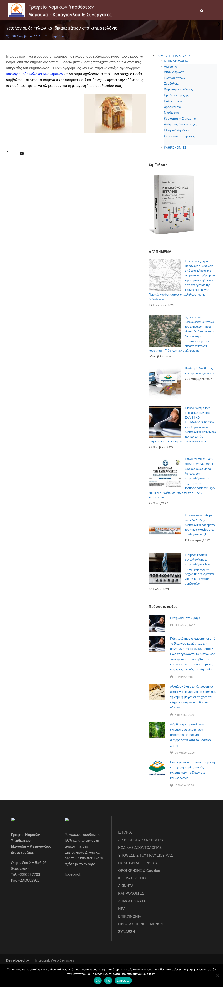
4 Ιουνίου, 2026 (185, 715)
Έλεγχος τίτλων (174, 78)
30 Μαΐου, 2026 (185, 753)
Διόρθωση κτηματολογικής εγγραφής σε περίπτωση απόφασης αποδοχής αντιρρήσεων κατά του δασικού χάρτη (191, 734)
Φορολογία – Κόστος (178, 89)
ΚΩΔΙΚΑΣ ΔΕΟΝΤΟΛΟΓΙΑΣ (140, 847)
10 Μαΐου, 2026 (184, 785)
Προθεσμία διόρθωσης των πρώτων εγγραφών (200, 370)
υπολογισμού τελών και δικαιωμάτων (34, 73)
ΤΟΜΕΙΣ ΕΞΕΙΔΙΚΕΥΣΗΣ (173, 56)
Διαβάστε (123, 980)
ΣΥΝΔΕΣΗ (126, 931)
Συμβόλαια (59, 36)
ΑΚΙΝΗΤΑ (170, 67)
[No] (217, 975)
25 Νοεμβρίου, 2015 (26, 36)
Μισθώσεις (171, 112)
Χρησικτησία (172, 107)
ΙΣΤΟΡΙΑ (125, 832)
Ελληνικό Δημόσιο (176, 130)
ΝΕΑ (122, 908)
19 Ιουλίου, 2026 (185, 625)
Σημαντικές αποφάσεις (179, 136)
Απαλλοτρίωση (174, 72)
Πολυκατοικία (173, 101)
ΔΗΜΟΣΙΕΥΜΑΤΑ (132, 901)
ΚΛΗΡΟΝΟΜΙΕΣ (175, 147)
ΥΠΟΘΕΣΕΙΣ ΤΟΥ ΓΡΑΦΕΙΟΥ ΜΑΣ (145, 855)
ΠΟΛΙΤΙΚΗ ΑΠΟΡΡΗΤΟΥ (138, 863)
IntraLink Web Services (54, 960)
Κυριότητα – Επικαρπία (180, 118)
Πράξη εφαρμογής (176, 95)
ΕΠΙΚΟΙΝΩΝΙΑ (129, 916)
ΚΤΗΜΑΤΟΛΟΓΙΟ (176, 61)
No (108, 980)
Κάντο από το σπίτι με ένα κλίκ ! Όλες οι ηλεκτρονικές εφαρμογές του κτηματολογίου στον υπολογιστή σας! (200, 525)
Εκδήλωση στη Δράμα (185, 618)
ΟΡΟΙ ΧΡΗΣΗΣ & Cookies (139, 870)
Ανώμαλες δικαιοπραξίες (180, 124)
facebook (73, 874)
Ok (98, 980)
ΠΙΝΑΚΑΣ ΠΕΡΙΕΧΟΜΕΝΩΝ (140, 924)
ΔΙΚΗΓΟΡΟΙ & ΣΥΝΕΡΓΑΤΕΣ (141, 839)
